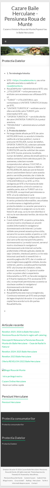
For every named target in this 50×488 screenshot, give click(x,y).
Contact (34, 483)
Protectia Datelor (9, 444)
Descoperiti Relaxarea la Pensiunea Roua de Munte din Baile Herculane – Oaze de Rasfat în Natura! (24, 343)
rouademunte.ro (14, 85)
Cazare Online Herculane (14, 381)
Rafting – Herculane (33, 480)
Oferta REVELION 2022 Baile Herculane (21, 361)
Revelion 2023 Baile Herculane (16, 356)
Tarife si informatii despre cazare (30, 481)
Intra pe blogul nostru (12, 376)
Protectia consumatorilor (13, 424)
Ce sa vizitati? (19, 480)
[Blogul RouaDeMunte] (14, 370)
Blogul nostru (8, 480)
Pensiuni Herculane (11, 402)
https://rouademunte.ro (24, 80)
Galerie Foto (41, 478)
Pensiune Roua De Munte (13, 478)
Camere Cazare (29, 478)
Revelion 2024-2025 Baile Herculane (19, 351)
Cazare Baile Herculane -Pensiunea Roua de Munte (25, 16)
